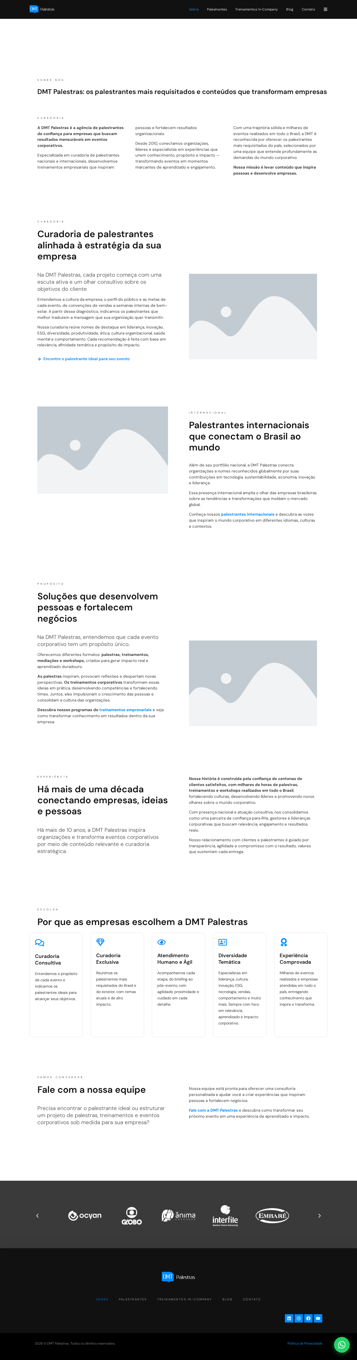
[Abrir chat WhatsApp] (342, 1345)
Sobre (194, 9)
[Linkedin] (289, 1318)
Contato (308, 9)
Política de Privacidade (304, 1343)
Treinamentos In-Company (256, 9)
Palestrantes (217, 9)
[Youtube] (318, 1318)
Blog (289, 9)
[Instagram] (299, 1318)
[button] (37, 1215)
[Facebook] (308, 1318)
